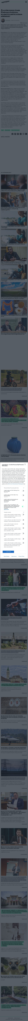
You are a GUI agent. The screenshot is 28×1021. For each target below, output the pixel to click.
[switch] (23, 490)
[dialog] (14, 510)
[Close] (25, 465)
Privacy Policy (21, 556)
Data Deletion (6, 556)
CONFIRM (8, 551)
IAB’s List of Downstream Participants (15, 483)
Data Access (14, 556)
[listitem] (14, 488)
